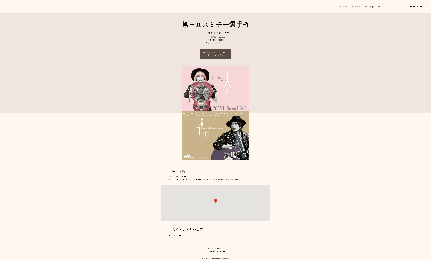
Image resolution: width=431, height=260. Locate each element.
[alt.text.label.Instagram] (407, 6)
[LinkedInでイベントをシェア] (180, 235)
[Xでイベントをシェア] (175, 235)
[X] (404, 6)
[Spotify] (414, 6)
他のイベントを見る (215, 55)
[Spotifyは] (217, 251)
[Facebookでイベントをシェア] (169, 235)
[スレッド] (411, 6)
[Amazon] (417, 6)
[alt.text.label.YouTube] (421, 6)
